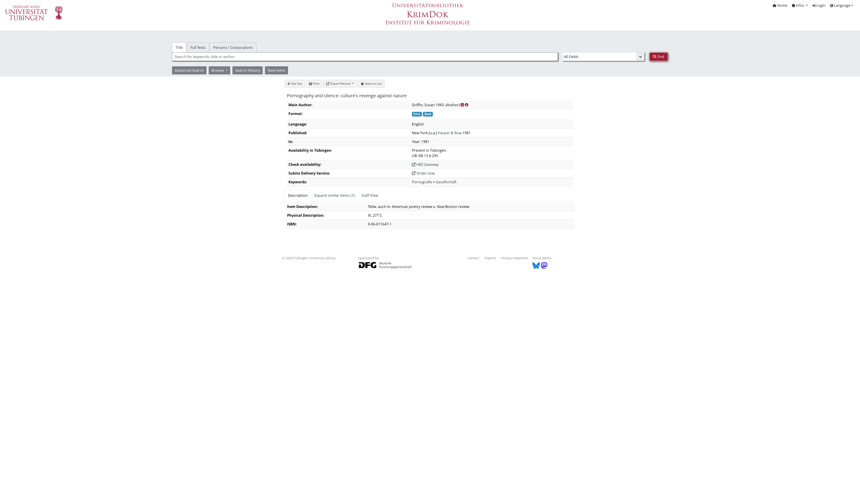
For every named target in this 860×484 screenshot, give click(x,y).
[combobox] (365, 56)
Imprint (490, 258)
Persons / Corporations (233, 47)
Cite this (296, 83)
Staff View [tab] (369, 195)
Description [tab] (298, 195)
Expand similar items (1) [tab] (334, 195)
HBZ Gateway (427, 164)
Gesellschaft (446, 181)
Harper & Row (450, 132)
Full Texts (198, 47)
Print (315, 83)
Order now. (425, 173)
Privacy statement (514, 258)
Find (660, 56)
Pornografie (422, 181)
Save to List (373, 83)
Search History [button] (247, 70)
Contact (473, 258)
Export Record (340, 83)
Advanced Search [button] (189, 70)
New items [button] (276, 70)
